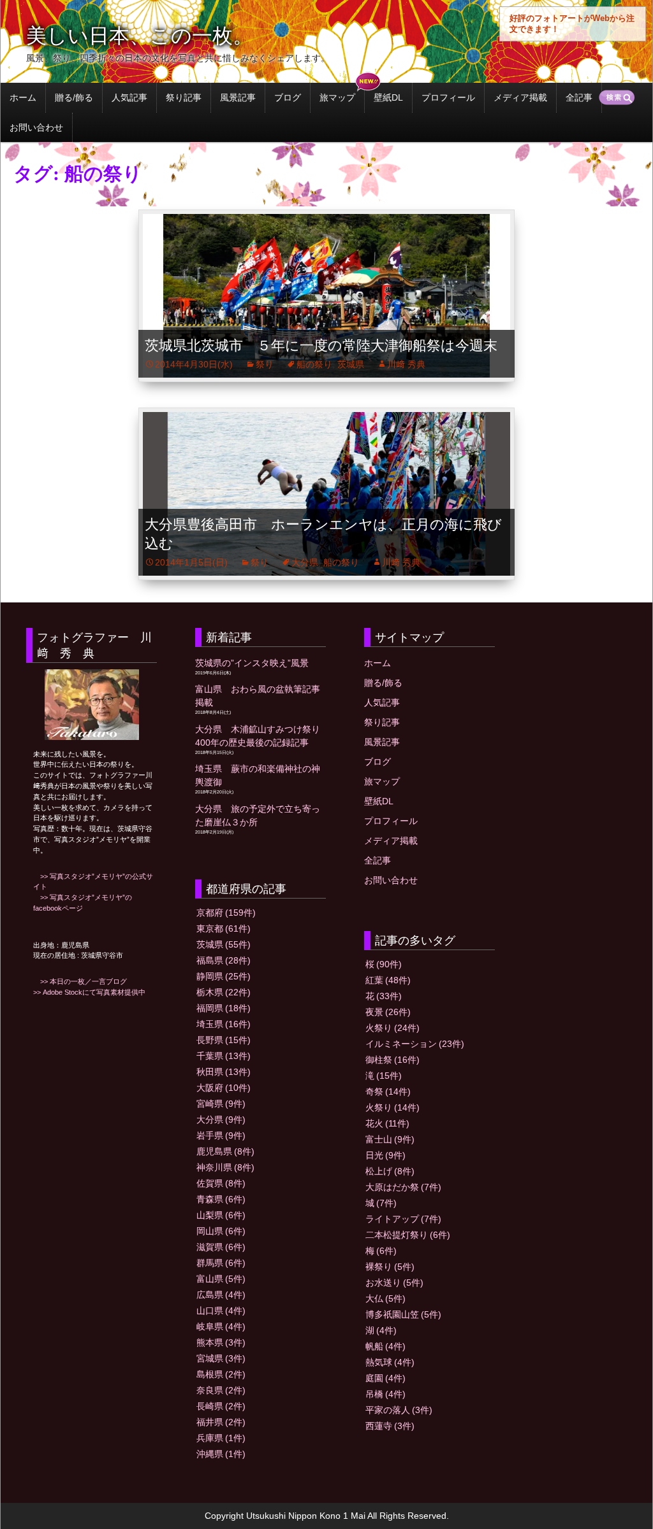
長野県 (223, 1040)
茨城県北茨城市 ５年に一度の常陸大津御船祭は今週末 (321, 345)
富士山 (390, 1139)
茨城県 (350, 364)
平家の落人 (398, 1410)
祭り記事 (184, 97)
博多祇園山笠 (403, 1314)
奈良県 (221, 1390)
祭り (265, 364)
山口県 (221, 1310)
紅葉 (388, 980)
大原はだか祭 (403, 1187)
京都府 (226, 912)
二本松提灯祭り (407, 1235)
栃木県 (223, 992)
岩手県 (221, 1135)
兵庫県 (221, 1438)
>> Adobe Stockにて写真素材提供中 (89, 992)
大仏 (385, 1298)
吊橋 (385, 1394)
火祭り (392, 1028)
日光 (385, 1155)
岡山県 (221, 1231)
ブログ (287, 97)
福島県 (223, 960)
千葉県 (223, 1056)
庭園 (385, 1378)
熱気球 (390, 1362)
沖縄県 (221, 1454)
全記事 (579, 97)
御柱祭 (392, 1060)
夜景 (388, 1012)
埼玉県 (223, 1024)
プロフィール (448, 97)
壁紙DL (388, 97)
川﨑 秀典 (406, 364)
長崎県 (221, 1406)
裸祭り (390, 1267)
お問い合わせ (36, 127)
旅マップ (337, 97)
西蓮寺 (390, 1426)
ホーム (23, 97)
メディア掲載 (520, 97)
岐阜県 (221, 1326)
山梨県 (221, 1215)
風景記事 (238, 97)
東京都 (223, 928)
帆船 (385, 1346)
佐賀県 (221, 1183)
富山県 (221, 1279)
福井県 (221, 1422)
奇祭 (388, 1091)
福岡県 (223, 1008)
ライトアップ (403, 1219)
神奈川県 (225, 1167)
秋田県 (223, 1072)
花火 (387, 1123)
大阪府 (223, 1088)
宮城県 (221, 1358)
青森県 (221, 1199)
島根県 (221, 1374)
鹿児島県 (225, 1151)
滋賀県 (221, 1247)
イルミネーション (414, 1044)
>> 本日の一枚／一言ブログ (80, 981)
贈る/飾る (74, 97)
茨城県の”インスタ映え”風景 (252, 663)
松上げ (390, 1171)
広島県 (221, 1295)
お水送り (394, 1282)
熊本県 (221, 1342)
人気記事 (129, 97)
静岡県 (223, 976)
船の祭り (314, 364)
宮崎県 (221, 1104)
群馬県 (221, 1263)
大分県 (304, 562)
